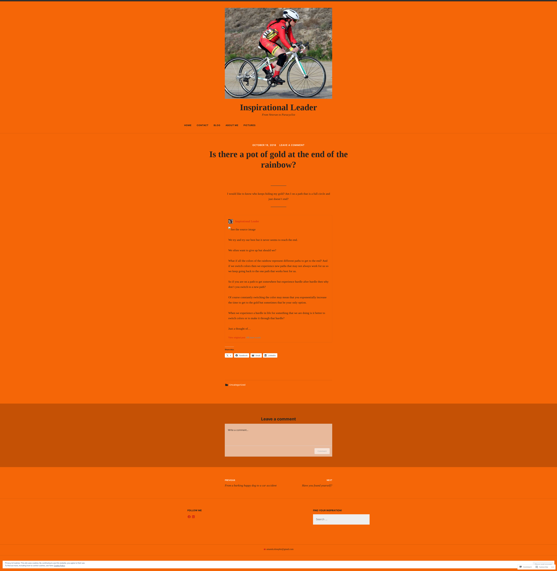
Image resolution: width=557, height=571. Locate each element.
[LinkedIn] (193, 517)
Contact (202, 125)
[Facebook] (189, 517)
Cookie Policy (59, 565)
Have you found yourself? (317, 483)
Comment (322, 451)
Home (187, 125)
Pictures (250, 125)
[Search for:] (341, 519)
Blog (217, 125)
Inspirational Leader (278, 107)
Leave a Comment (292, 145)
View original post (236, 337)
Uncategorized (237, 384)
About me (232, 125)
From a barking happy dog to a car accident (251, 483)
